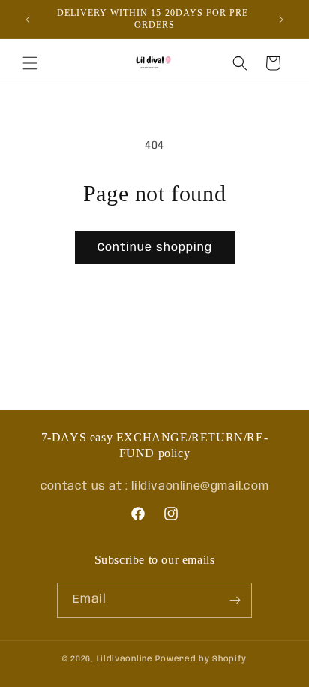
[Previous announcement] (27, 19)
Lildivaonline (125, 659)
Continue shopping (155, 248)
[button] (30, 63)
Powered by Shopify (201, 659)
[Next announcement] (281, 19)
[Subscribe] (234, 600)
